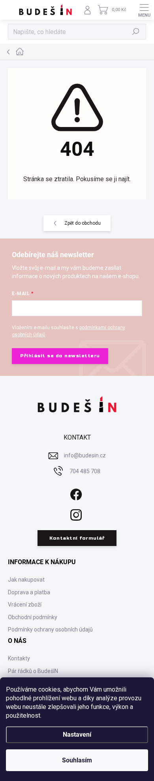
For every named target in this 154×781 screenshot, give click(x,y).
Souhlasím (77, 760)
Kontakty (19, 658)
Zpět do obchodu (82, 223)
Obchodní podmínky (32, 617)
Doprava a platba (29, 592)
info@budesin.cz (85, 455)
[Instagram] (75, 514)
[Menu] (144, 10)
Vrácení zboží (24, 604)
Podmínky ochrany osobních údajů (50, 629)
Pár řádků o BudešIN (33, 671)
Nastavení (77, 734)
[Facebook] (75, 493)
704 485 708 (84, 471)
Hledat (136, 31)
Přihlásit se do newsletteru (60, 355)
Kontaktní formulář (77, 538)
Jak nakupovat (26, 579)
